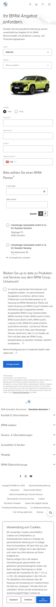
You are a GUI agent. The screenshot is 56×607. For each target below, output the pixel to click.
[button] (27, 230)
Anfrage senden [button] (12, 364)
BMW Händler (11, 199)
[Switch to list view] (40, 213)
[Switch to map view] (45, 213)
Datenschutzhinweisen (21, 392)
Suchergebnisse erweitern (19, 257)
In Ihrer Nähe (10, 186)
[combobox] (27, 191)
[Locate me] (44, 191)
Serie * (5, 47)
